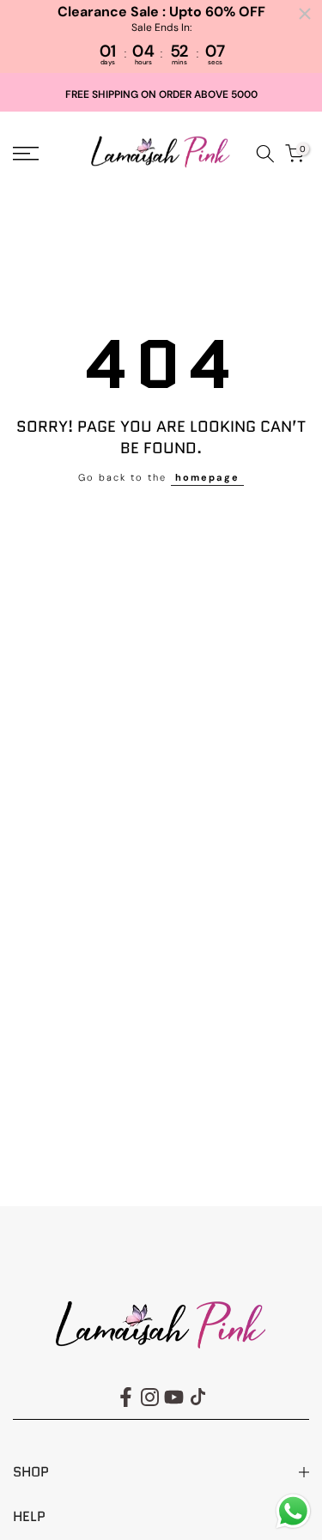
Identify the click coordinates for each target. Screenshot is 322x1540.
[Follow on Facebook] (126, 1397)
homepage (207, 477)
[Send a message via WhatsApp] (293, 1511)
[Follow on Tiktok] (198, 1397)
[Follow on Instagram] (150, 1397)
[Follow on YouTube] (174, 1397)
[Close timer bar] (305, 14)
